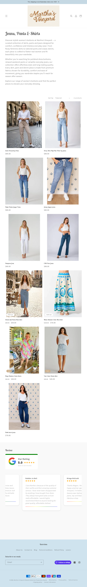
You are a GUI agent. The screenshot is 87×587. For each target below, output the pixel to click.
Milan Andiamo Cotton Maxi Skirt (53, 320)
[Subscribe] (41, 562)
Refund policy (53, 580)
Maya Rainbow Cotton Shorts (13, 376)
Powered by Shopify (41, 580)
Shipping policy (37, 582)
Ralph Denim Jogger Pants (12, 207)
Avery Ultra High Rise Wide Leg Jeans (55, 151)
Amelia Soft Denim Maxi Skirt (13, 320)
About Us (19, 550)
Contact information (50, 582)
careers (68, 550)
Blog (35, 550)
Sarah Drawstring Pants (12, 151)
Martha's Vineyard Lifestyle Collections (25, 580)
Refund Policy (59, 550)
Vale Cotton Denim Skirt (51, 376)
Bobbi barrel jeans (10, 432)
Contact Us (28, 550)
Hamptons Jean (9, 263)
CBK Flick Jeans (48, 263)
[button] (6, 16)
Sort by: (50, 98)
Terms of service (73, 580)
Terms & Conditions (46, 550)
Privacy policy (63, 580)
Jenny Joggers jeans (49, 207)
